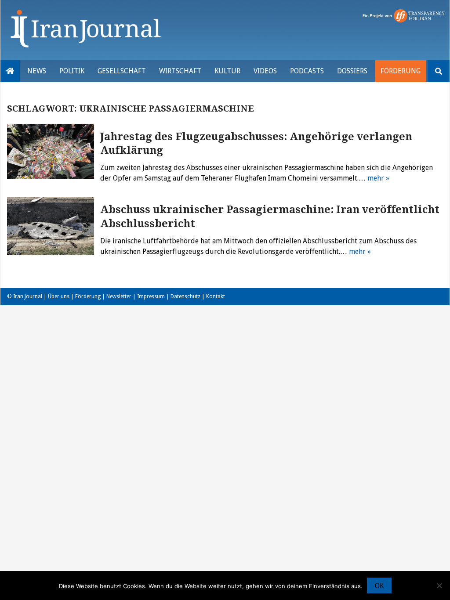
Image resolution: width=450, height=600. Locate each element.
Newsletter (118, 296)
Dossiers (352, 71)
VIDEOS (265, 71)
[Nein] (439, 585)
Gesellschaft (122, 71)
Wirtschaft (180, 71)
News (36, 71)
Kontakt (215, 296)
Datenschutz (185, 296)
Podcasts (307, 71)
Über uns (58, 296)
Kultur (227, 71)
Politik (71, 71)
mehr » (378, 178)
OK (379, 586)
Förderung (401, 71)
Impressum (151, 296)
